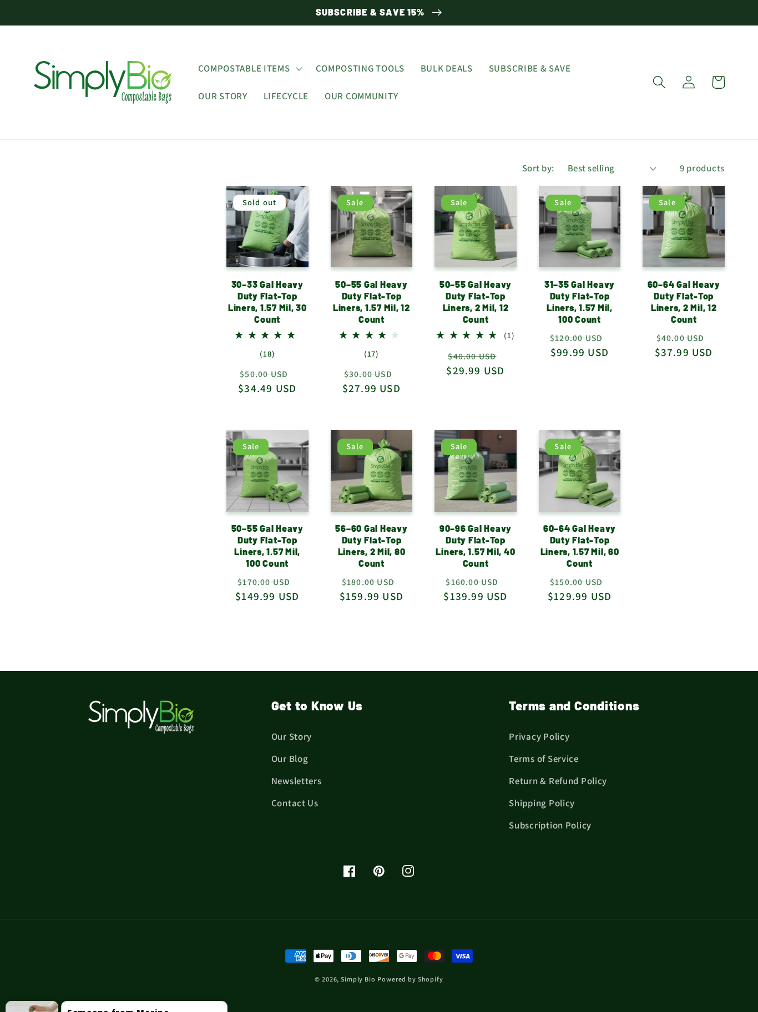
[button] (249, 69)
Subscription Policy (550, 825)
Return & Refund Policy (558, 781)
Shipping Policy (542, 803)
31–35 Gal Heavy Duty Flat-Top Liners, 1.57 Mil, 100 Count (579, 301)
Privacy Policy (539, 736)
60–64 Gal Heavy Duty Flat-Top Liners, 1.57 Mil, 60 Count (579, 545)
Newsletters (296, 781)
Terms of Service (544, 758)
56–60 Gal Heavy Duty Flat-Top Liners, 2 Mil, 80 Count (371, 545)
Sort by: (538, 168)
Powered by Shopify (410, 979)
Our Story (291, 736)
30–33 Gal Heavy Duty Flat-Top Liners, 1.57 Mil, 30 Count (267, 301)
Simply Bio (358, 979)
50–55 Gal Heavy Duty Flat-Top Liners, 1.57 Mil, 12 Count (371, 301)
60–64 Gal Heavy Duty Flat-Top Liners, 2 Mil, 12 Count (684, 301)
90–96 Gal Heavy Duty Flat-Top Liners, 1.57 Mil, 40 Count (475, 545)
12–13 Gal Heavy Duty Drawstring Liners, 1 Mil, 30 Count (139, 974)
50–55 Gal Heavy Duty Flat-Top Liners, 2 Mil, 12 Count (475, 301)
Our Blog (290, 758)
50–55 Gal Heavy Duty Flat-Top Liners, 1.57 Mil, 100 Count (267, 545)
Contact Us (295, 803)
